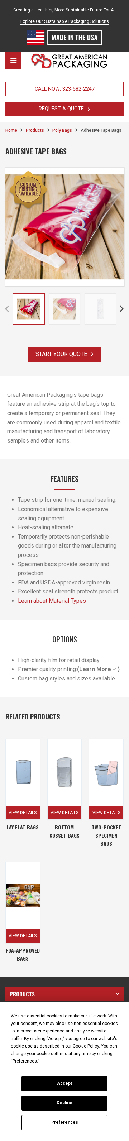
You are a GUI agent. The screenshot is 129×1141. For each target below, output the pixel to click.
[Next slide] (121, 309)
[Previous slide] (7, 309)
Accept (64, 1083)
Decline (64, 1102)
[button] (29, 309)
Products (35, 130)
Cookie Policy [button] (86, 1046)
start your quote (61, 354)
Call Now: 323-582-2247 (65, 89)
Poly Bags (62, 130)
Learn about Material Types (52, 600)
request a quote (61, 109)
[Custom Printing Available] (28, 190)
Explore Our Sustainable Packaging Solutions (64, 21)
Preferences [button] (25, 1061)
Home (11, 130)
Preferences (64, 1122)
